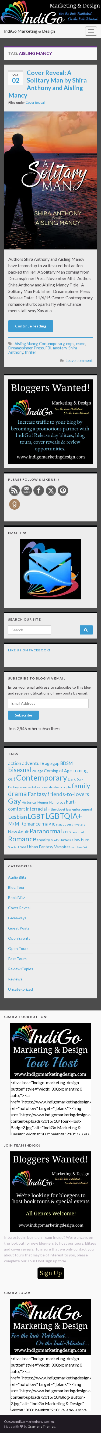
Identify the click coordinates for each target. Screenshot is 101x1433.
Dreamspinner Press (26, 348)
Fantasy (37, 794)
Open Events (19, 938)
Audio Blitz (17, 877)
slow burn (80, 839)
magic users (64, 824)
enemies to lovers (31, 787)
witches (77, 847)
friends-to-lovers (68, 794)
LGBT (36, 816)
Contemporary (51, 343)
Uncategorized (20, 989)
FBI (48, 348)
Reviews (15, 979)
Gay (14, 800)
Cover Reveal (35, 102)
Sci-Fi (55, 840)
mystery (60, 348)
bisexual (20, 770)
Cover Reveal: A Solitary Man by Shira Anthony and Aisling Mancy (47, 84)
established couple (57, 787)
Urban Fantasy (40, 846)
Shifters (65, 840)
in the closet (56, 809)
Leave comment (79, 360)
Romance (22, 839)
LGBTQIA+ (64, 815)
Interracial (36, 809)
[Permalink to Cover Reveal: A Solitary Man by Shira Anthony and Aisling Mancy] (50, 179)
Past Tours (17, 958)
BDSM (66, 763)
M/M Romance (24, 824)
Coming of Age (58, 770)
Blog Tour (16, 887)
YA (85, 847)
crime (80, 343)
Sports (12, 847)
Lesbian (17, 816)
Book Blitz (16, 897)
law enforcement (79, 809)
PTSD (67, 832)
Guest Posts (19, 928)
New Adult (18, 831)
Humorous (57, 802)
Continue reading (30, 326)
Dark (72, 779)
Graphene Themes (41, 1426)
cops (70, 343)
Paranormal (46, 831)
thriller (30, 352)
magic (48, 823)
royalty (43, 839)
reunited (78, 832)
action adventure (26, 763)
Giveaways (17, 918)
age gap (52, 763)
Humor (42, 802)
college (37, 771)
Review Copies (20, 968)
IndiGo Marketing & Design (29, 30)
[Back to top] (89, 1421)
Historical (29, 802)
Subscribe (23, 715)
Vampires (62, 846)
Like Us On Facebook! (29, 650)
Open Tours (18, 948)
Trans (21, 847)
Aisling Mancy (26, 343)
